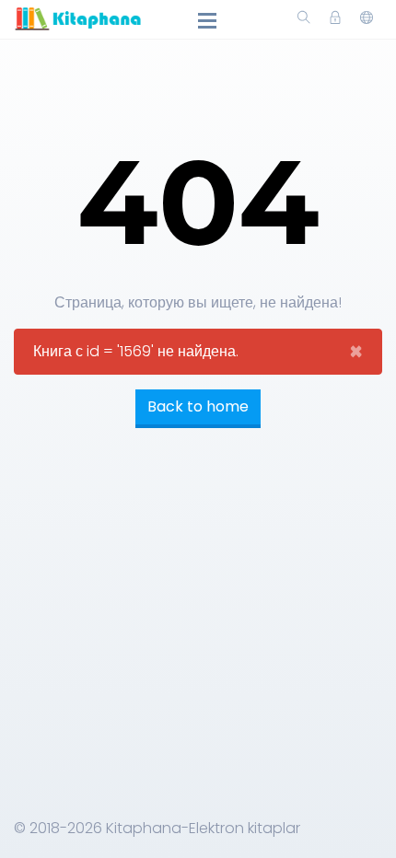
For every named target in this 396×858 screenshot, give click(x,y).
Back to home (198, 406)
